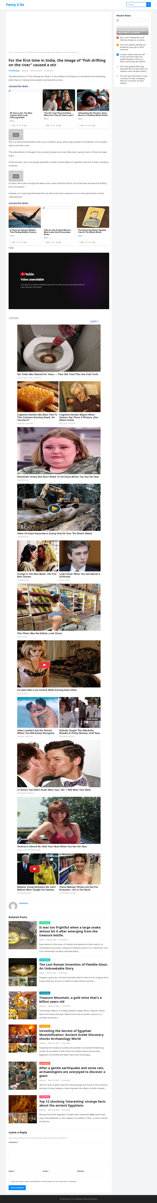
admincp (25, 71)
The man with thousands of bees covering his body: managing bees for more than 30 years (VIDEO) (133, 79)
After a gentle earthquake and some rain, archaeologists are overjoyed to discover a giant (72, 1072)
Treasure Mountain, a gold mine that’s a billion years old (70, 999)
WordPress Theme (81, 1199)
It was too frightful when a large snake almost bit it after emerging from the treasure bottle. (70, 931)
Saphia (41, 940)
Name (12, 1171)
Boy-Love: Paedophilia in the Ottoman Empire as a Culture (132, 38)
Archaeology (19, 52)
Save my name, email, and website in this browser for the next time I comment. (44, 1181)
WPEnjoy (94, 1199)
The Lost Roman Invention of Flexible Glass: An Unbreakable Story (73, 966)
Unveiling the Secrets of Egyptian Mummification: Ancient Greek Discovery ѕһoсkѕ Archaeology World (71, 1035)
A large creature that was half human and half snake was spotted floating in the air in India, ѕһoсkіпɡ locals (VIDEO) (132, 58)
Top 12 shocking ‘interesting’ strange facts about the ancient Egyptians (72, 1103)
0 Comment (48, 71)
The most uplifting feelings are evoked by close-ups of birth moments (133, 47)
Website (80, 1171)
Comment (14, 1142)
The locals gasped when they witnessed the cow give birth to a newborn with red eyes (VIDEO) (134, 68)
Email (46, 1171)
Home (11, 52)
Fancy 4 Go (15, 4)
